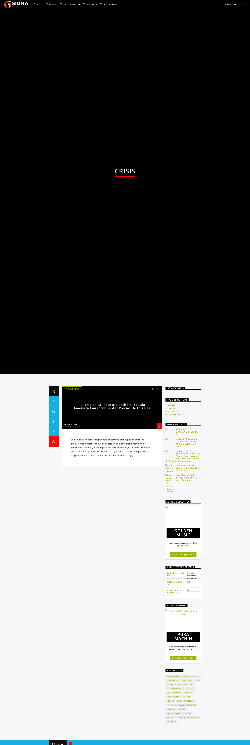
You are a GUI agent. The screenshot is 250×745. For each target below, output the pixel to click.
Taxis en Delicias (110, 4)
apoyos (195, 707)
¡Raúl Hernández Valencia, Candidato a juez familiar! (188, 498)
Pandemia (172, 735)
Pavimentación (187, 735)
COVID (197, 711)
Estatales (172, 438)
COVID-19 (171, 715)
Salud (187, 743)
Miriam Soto (173, 727)
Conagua (186, 711)
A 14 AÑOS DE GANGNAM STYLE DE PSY (187, 462)
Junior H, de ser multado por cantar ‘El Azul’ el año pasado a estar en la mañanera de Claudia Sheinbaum (183, 486)
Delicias (182, 715)
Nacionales (173, 441)
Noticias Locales (72, 419)
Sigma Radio (91, 4)
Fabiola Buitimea (71, 454)
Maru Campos (174, 723)
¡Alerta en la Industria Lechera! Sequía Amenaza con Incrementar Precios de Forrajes (112, 436)
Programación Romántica (175, 621)
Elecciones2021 (175, 719)
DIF (191, 715)
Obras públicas (185, 731)
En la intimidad (175, 603)
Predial (171, 739)
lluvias (190, 719)
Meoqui (188, 723)
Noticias (40, 4)
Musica (186, 727)
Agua (186, 707)
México (170, 731)
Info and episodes (183, 584)
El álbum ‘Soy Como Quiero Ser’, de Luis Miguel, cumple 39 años (187, 473)
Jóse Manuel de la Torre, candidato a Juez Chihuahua (186, 508)
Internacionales (175, 445)
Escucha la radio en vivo (236, 4)
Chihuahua (173, 711)
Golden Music (174, 612)
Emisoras (53, 4)
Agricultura (173, 707)
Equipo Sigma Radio (71, 4)
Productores (174, 743)
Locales (171, 435)
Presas (181, 739)
